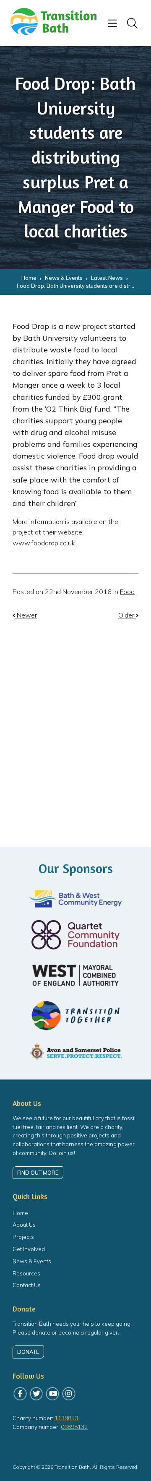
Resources (26, 1273)
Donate (28, 1351)
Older (127, 615)
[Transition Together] (75, 1015)
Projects (23, 1236)
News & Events (32, 1261)
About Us (24, 1224)
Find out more (37, 1172)
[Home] (53, 32)
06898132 (74, 1427)
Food (127, 591)
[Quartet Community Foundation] (75, 934)
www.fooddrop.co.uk (44, 543)
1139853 (66, 1418)
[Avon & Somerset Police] (75, 1052)
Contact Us (27, 1285)
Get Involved (29, 1249)
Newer (26, 615)
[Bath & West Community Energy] (75, 898)
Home (20, 1213)
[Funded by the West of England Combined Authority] (75, 975)
